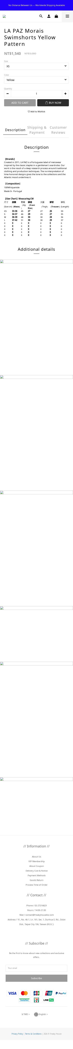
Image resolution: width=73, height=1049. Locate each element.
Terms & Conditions (33, 1034)
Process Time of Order (37, 884)
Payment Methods (36, 875)
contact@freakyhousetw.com (39, 914)
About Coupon (36, 866)
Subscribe (36, 978)
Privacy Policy (17, 1034)
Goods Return (36, 880)
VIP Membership (36, 861)
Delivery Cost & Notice (37, 870)
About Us (36, 856)
